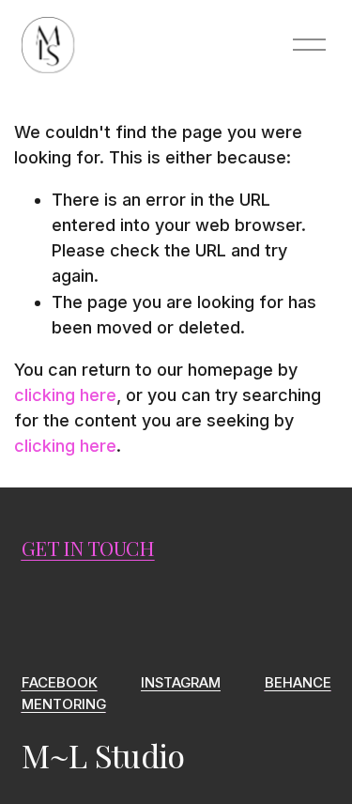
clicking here (65, 395)
